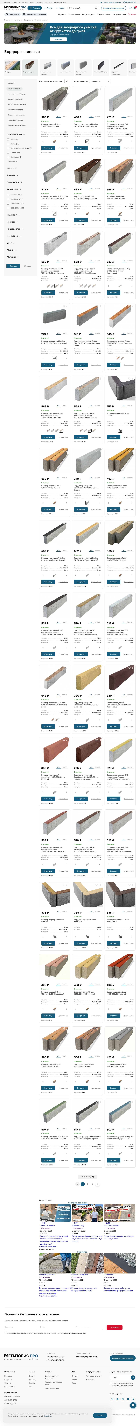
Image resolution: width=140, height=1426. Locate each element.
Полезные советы (47, 1226)
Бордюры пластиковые (16, 115)
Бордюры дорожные (15, 99)
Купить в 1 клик (63, 148)
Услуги (49, 8)
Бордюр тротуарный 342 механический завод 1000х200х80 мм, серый (117, 126)
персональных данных (124, 1385)
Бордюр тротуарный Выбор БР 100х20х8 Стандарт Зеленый (54, 1137)
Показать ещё (86, 1177)
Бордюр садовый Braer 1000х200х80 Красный (117, 993)
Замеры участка (52, 1388)
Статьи (74, 1376)
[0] (133, 8)
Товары (36, 8)
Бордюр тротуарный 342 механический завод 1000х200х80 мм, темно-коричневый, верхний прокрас (87, 850)
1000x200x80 (15, 208)
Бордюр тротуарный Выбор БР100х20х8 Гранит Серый (86, 125)
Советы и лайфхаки (79, 1275)
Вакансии (90, 1379)
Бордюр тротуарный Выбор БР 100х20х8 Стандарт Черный (87, 1137)
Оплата (32, 2)
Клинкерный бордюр (15, 110)
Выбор (13, 144)
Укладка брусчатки (47, 1275)
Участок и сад (78, 1226)
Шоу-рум (48, 2)
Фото (74, 1383)
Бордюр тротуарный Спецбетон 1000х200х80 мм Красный (53, 777)
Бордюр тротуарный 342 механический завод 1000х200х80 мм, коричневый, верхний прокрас (120, 850)
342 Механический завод (20, 148)
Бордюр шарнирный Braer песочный (85, 920)
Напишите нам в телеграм (112, 2)
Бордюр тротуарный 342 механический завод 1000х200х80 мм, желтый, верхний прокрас (118, 778)
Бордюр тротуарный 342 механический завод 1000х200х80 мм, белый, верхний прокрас (117, 633)
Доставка (40, 2)
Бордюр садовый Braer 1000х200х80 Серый (117, 1065)
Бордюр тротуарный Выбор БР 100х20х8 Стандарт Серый (54, 197)
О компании (23, 2)
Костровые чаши (119, 14)
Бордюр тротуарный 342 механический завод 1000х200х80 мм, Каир (52, 415)
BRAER (13, 139)
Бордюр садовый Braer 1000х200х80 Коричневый (85, 197)
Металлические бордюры (17, 94)
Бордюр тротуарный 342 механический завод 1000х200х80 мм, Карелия (85, 415)
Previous (41, 1274)
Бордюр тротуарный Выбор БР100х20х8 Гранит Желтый (86, 559)
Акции (133, 14)
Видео (74, 1379)
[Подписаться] (133, 1377)
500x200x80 (15, 204)
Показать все (12, 161)
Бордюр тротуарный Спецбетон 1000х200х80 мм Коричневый (119, 705)
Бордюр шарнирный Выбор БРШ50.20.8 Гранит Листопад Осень (87, 343)
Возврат (32, 1383)
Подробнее (48, 1416)
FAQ (30, 1386)
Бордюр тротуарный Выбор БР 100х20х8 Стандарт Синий (120, 1137)
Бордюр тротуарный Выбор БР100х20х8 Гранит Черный (53, 559)
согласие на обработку (19, 1333)
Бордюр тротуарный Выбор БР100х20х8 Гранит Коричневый (118, 271)
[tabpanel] (70, 33)
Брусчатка (62, 14)
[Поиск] (96, 8)
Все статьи (82, 1252)
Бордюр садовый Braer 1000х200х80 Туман (51, 125)
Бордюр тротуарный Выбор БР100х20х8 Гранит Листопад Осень (119, 343)
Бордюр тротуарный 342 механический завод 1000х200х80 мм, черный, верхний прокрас (52, 633)
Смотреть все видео (78, 1203)
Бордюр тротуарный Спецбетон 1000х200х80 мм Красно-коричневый (86, 777)
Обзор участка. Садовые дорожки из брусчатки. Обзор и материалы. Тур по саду (87, 1239)
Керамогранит (74, 14)
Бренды (7, 2)
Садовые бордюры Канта (17, 125)
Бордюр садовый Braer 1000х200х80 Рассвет (51, 487)
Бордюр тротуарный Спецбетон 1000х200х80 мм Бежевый (86, 705)
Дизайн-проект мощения (36, 14)
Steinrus (13, 153)
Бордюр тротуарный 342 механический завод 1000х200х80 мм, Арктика (52, 271)
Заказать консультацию (113, 8)
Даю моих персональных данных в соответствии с (46, 1333)
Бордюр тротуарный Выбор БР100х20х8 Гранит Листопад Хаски (54, 705)
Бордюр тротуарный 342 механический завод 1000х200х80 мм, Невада (85, 271)
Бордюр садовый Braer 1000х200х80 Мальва (117, 197)
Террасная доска (88, 14)
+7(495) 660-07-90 (55, 1357)
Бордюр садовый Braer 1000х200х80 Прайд (51, 1065)
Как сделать (109, 1275)
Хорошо (100, 1415)
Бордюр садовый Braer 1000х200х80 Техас (84, 1065)
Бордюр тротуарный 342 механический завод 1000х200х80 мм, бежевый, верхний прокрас (85, 633)
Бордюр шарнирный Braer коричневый (118, 920)
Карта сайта (9, 1386)
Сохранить (45, 1228)
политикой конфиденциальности (74, 1333)
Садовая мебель (104, 14)
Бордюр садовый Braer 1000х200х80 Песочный (84, 993)
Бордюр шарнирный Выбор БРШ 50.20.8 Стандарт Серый (54, 342)
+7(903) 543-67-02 (55, 1360)
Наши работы (14, 14)
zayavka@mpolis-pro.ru (87, 1357)
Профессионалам (93, 1376)
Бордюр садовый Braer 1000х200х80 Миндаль (117, 559)
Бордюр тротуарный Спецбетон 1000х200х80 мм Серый (86, 488)
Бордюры (11, 83)
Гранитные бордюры (15, 120)
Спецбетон (15, 157)
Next (134, 1274)
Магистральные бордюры (17, 104)
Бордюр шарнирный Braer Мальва (52, 920)
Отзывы (14, 2)
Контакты (8, 1376)
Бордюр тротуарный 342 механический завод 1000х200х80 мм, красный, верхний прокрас (52, 850)
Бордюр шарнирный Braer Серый (118, 414)
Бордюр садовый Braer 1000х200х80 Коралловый (52, 993)
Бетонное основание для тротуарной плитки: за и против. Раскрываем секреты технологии (55, 1290)
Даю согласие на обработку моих (122, 1384)
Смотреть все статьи (48, 1296)
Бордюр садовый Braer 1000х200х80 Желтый (117, 487)
